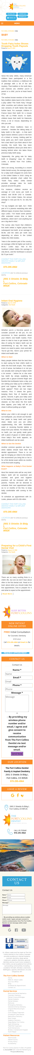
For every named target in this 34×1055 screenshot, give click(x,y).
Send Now (17, 753)
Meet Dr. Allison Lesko (15, 980)
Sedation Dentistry (14, 1020)
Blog (9, 984)
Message (17, 692)
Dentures (11, 1003)
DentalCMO (9, 1049)
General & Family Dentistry (17, 1007)
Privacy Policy (12, 1041)
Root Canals (12, 1018)
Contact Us (11, 987)
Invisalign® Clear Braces (16, 1014)
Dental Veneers (13, 1001)
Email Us (12, 18)
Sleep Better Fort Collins (16, 1022)
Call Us (12, 14)
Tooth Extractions (14, 1028)
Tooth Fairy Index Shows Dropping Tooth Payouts (14, 44)
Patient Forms (13, 1040)
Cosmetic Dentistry (14, 995)
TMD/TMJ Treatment (15, 1026)
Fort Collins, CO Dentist (7, 31)
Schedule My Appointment (17, 985)
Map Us (23, 17)
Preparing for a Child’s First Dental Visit (16, 546)
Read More (7, 594)
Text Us (23, 14)
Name (17, 669)
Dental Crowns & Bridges (16, 997)
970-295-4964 (10, 267)
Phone (17, 685)
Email (17, 677)
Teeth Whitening (13, 1024)
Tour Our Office (13, 982)
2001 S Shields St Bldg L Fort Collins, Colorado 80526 (15, 282)
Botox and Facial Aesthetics (17, 993)
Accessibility (12, 1043)
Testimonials (12, 1038)
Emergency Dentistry (15, 1005)
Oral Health (12, 305)
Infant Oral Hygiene (11, 300)
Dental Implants (13, 999)
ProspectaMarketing (17, 1051)
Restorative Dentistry (15, 1016)
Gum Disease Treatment (16, 1012)
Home (10, 978)
